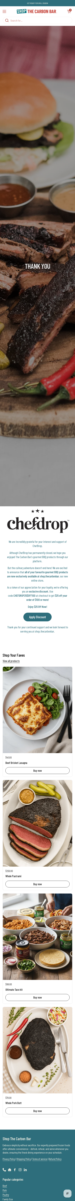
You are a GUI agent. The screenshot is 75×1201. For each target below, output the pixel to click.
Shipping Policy (24, 1159)
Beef (5, 1185)
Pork (5, 1190)
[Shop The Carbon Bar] (36, 11)
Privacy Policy (9, 1159)
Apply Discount (37, 617)
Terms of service (39, 1159)
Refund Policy (55, 1159)
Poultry (6, 1194)
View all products (11, 661)
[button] (68, 11)
